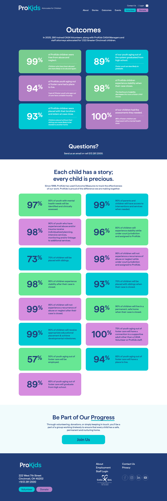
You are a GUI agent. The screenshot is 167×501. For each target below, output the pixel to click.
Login (142, 6)
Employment (103, 467)
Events (118, 10)
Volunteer (130, 10)
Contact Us (131, 6)
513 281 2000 (96, 153)
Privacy (126, 467)
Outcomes (106, 10)
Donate (142, 10)
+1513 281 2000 (27, 481)
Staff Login (102, 471)
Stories (95, 10)
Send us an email (72, 153)
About (85, 10)
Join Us (83, 439)
